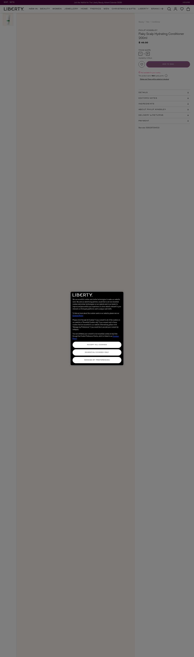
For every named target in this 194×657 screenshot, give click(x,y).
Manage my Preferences (97, 360)
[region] (97, 328)
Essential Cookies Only (97, 352)
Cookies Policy (78, 316)
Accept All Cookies (97, 344)
